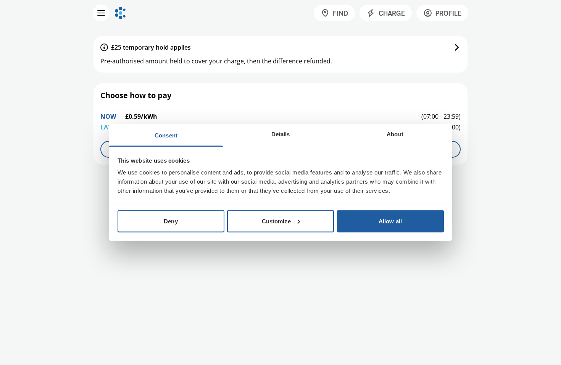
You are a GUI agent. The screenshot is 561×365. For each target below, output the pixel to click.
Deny (170, 221)
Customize (276, 221)
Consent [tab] (166, 135)
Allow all (390, 221)
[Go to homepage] (120, 13)
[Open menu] (101, 13)
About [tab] (395, 134)
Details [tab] (280, 134)
